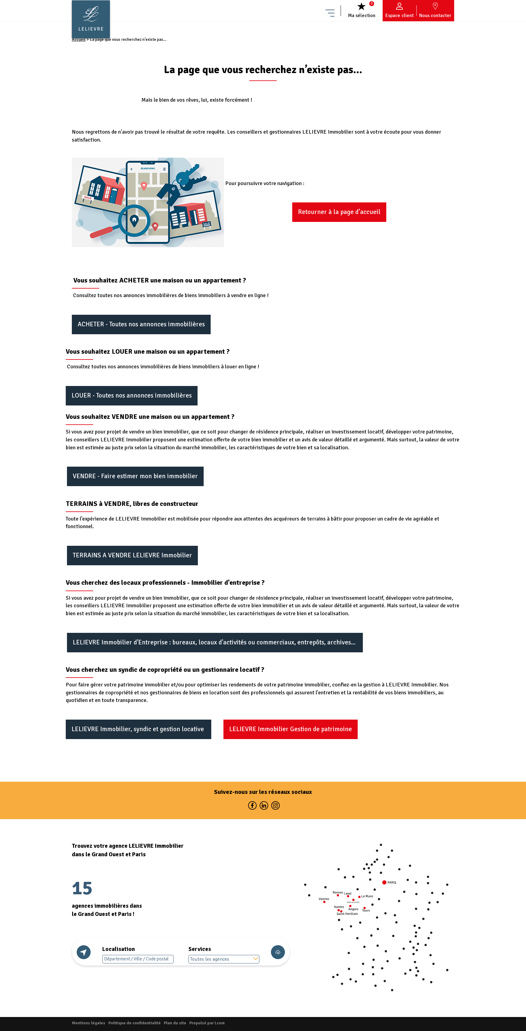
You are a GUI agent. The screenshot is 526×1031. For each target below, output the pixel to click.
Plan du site (175, 1023)
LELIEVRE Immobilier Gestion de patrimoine (290, 729)
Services (199, 949)
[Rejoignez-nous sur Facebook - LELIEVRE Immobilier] (252, 806)
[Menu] (330, 10)
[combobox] (224, 959)
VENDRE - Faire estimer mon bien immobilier (135, 476)
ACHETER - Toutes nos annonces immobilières (141, 324)
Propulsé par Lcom (207, 1023)
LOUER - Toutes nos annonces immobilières (132, 395)
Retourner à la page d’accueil (339, 212)
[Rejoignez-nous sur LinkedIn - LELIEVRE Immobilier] (263, 806)
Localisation (118, 949)
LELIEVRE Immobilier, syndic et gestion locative (138, 729)
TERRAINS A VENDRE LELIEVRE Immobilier (132, 555)
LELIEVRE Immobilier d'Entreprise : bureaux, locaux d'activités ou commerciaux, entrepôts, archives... (215, 642)
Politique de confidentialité (134, 1023)
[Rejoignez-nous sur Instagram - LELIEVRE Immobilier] (274, 806)
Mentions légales (88, 1023)
